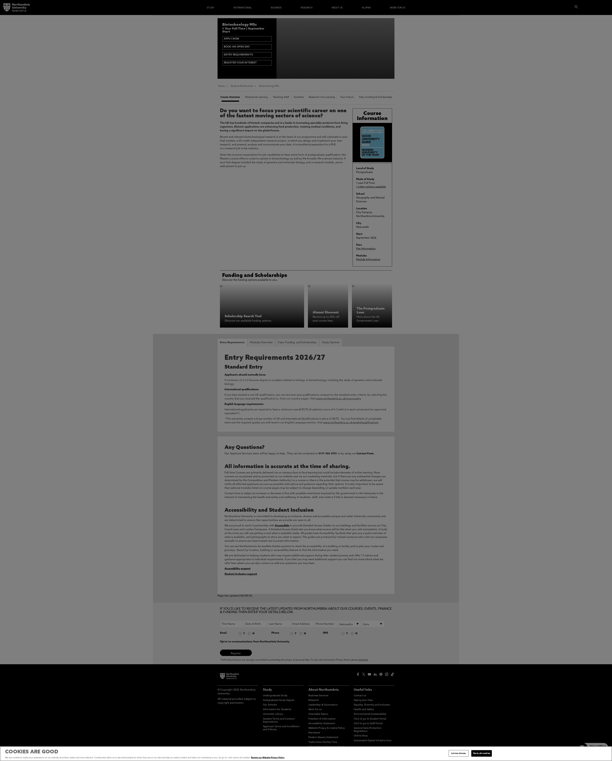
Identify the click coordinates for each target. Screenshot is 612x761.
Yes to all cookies (481, 753)
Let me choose (458, 753)
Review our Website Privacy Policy (267, 758)
